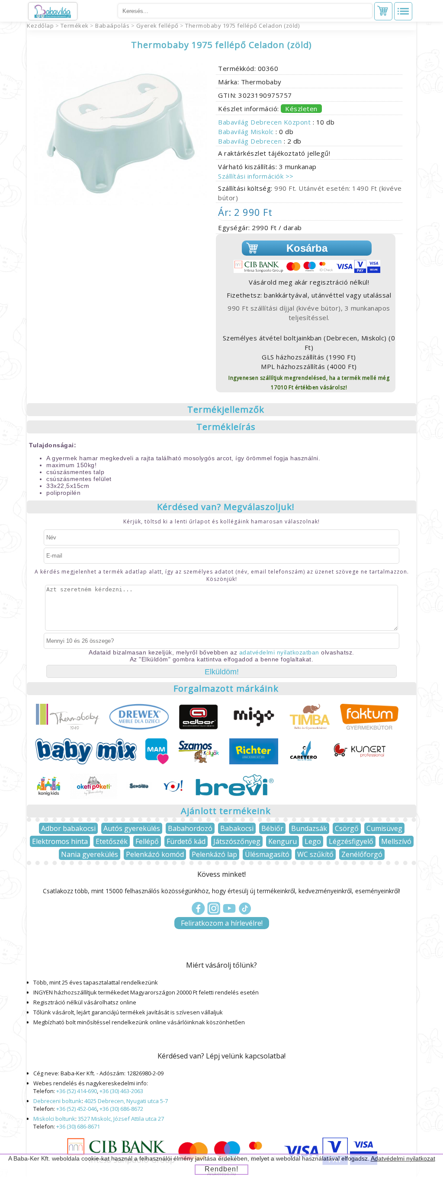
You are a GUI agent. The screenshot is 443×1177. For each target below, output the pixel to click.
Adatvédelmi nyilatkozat (403, 1158)
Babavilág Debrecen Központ (265, 122)
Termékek (75, 25)
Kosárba (306, 248)
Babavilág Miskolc (247, 131)
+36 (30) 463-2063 (121, 1091)
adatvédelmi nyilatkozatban (279, 652)
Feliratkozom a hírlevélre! (222, 923)
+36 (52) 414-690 (76, 1091)
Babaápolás (112, 25)
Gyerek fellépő (157, 25)
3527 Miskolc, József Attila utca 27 (121, 1118)
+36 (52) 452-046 (76, 1109)
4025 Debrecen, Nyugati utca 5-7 (126, 1101)
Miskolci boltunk (54, 1118)
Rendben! (221, 1169)
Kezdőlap (40, 25)
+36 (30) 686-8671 (78, 1126)
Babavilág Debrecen (251, 141)
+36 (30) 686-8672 (121, 1109)
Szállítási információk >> (256, 176)
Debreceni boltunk (57, 1101)
